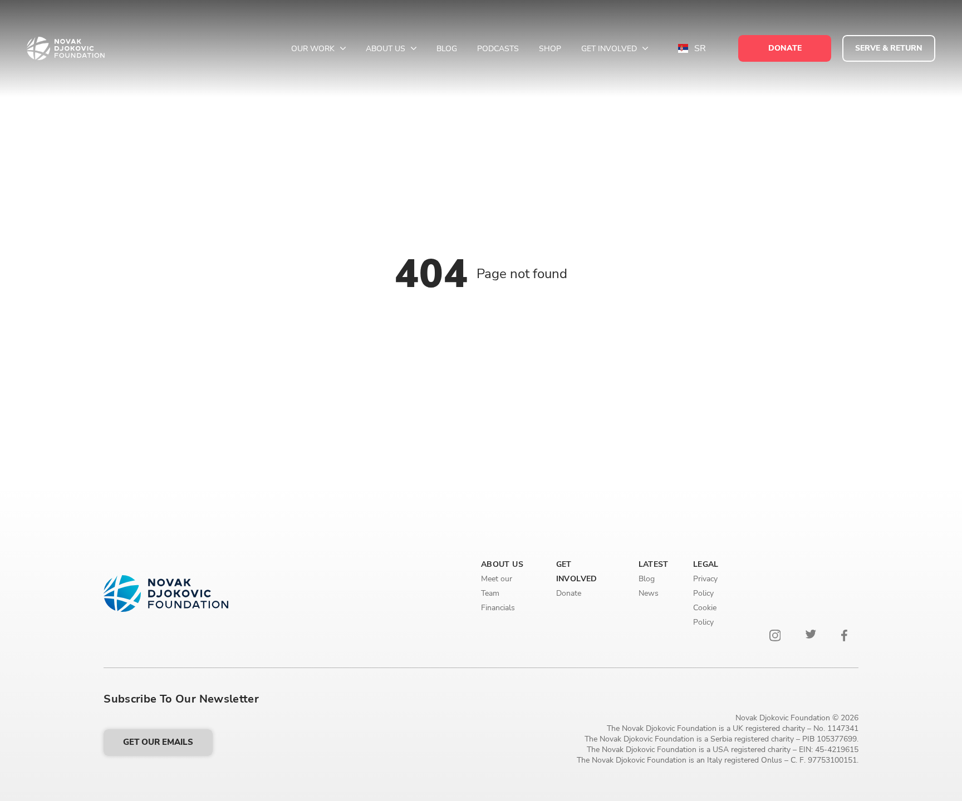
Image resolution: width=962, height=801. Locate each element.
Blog (446, 48)
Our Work (314, 48)
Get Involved (610, 48)
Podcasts (498, 48)
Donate (568, 593)
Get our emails (158, 742)
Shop (550, 48)
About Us (387, 48)
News (649, 593)
